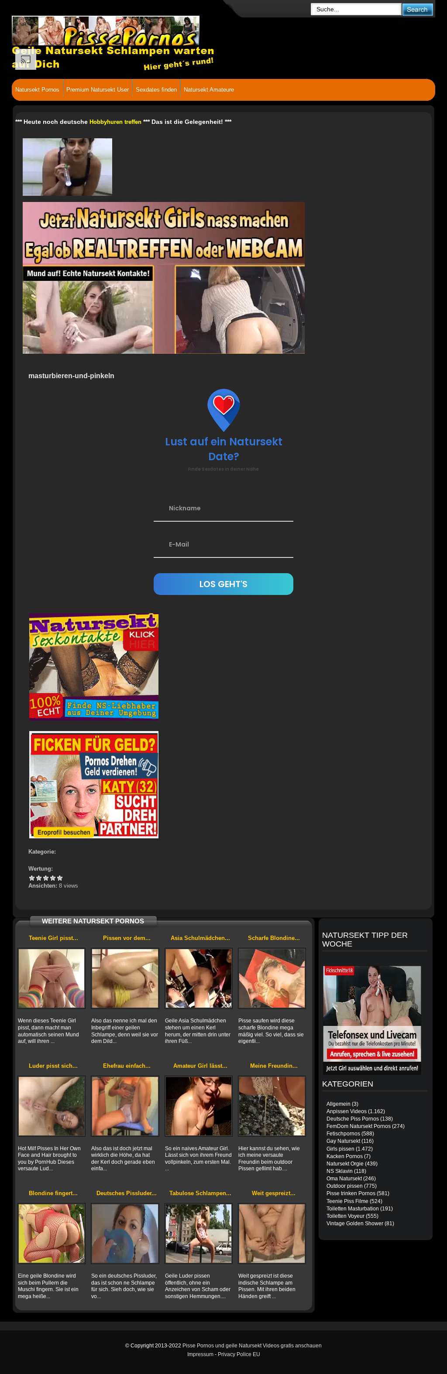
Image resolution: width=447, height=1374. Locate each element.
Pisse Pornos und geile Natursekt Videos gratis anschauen (252, 1346)
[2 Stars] (38, 878)
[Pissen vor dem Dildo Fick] (125, 978)
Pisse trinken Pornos (351, 1193)
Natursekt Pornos (37, 89)
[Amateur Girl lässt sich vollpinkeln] (199, 1106)
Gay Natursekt (343, 1141)
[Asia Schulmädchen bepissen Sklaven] (199, 978)
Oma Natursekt (344, 1179)
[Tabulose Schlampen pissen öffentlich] (199, 1233)
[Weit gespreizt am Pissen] (272, 1233)
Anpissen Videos (347, 1111)
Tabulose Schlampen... (200, 1193)
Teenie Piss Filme (347, 1201)
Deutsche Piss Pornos (353, 1119)
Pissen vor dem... (127, 938)
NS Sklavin (340, 1171)
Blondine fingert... (53, 1193)
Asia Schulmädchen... (200, 938)
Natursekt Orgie (345, 1164)
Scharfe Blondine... (274, 938)
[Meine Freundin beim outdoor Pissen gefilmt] (272, 1106)
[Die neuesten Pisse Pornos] (139, 30)
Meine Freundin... (274, 1066)
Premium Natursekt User (97, 89)
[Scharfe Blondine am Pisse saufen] (272, 978)
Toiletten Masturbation (353, 1209)
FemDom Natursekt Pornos (359, 1126)
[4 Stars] (52, 878)
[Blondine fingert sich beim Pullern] (51, 1233)
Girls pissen (340, 1149)
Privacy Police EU (239, 1354)
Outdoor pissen (345, 1186)
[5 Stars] (59, 878)
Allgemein (339, 1104)
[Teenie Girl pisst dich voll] (51, 978)
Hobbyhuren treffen (115, 122)
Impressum (200, 1354)
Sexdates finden (156, 89)
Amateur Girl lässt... (200, 1066)
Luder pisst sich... (53, 1066)
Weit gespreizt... (274, 1193)
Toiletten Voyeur (345, 1216)
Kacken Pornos (345, 1156)
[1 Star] (31, 878)
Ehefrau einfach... (127, 1066)
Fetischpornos (343, 1134)
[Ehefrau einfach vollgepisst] (125, 1106)
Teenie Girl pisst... (53, 938)
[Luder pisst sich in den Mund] (51, 1106)
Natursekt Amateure (209, 89)
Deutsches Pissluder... (126, 1193)
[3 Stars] (45, 878)
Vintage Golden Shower (355, 1223)
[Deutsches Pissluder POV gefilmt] (125, 1233)
